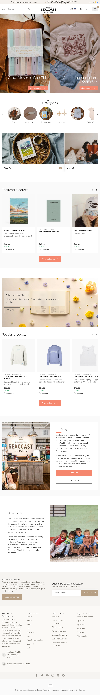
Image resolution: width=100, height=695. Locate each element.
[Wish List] (87, 9)
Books (29, 617)
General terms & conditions (58, 622)
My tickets (81, 624)
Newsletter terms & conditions (59, 644)
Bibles (29, 621)
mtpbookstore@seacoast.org (18, 664)
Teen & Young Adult (35, 640)
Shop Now (74, 473)
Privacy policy (57, 627)
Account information (85, 617)
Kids (28, 636)
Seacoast (30, 632)
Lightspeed (55, 690)
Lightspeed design (67, 690)
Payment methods (59, 631)
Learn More (74, 480)
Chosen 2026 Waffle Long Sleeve (15, 377)
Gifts (28, 628)
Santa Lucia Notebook (14, 230)
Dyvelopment (80, 690)
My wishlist (81, 628)
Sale (28, 648)
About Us (55, 617)
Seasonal (30, 644)
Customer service (12, 597)
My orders (81, 621)
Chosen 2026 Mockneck (50, 376)
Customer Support (59, 639)
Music (29, 624)
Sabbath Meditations (49, 232)
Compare (10, 249)
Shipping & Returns (59, 635)
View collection (48, 259)
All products (82, 636)
